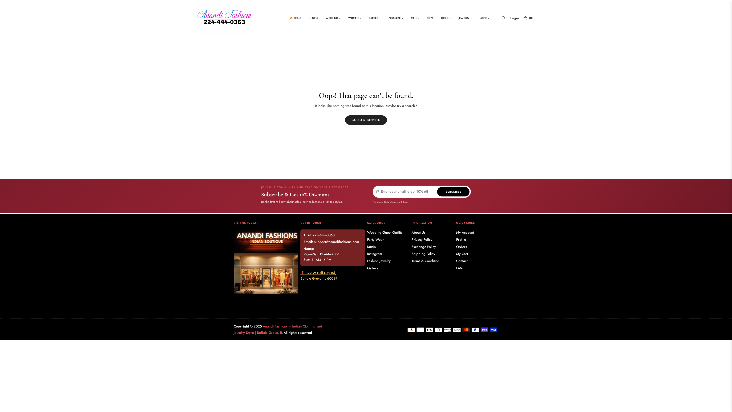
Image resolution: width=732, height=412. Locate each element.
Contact (462, 260)
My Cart (462, 253)
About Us (418, 232)
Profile (461, 239)
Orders (461, 246)
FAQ (459, 268)
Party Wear (375, 239)
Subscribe (453, 192)
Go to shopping (366, 120)
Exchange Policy (424, 246)
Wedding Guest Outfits (384, 232)
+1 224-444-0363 (321, 235)
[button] (503, 18)
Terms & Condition (426, 260)
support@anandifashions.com (336, 241)
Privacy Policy (422, 239)
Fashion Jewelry (379, 260)
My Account (465, 232)
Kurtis (371, 246)
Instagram (374, 253)
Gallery (372, 268)
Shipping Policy (423, 253)
